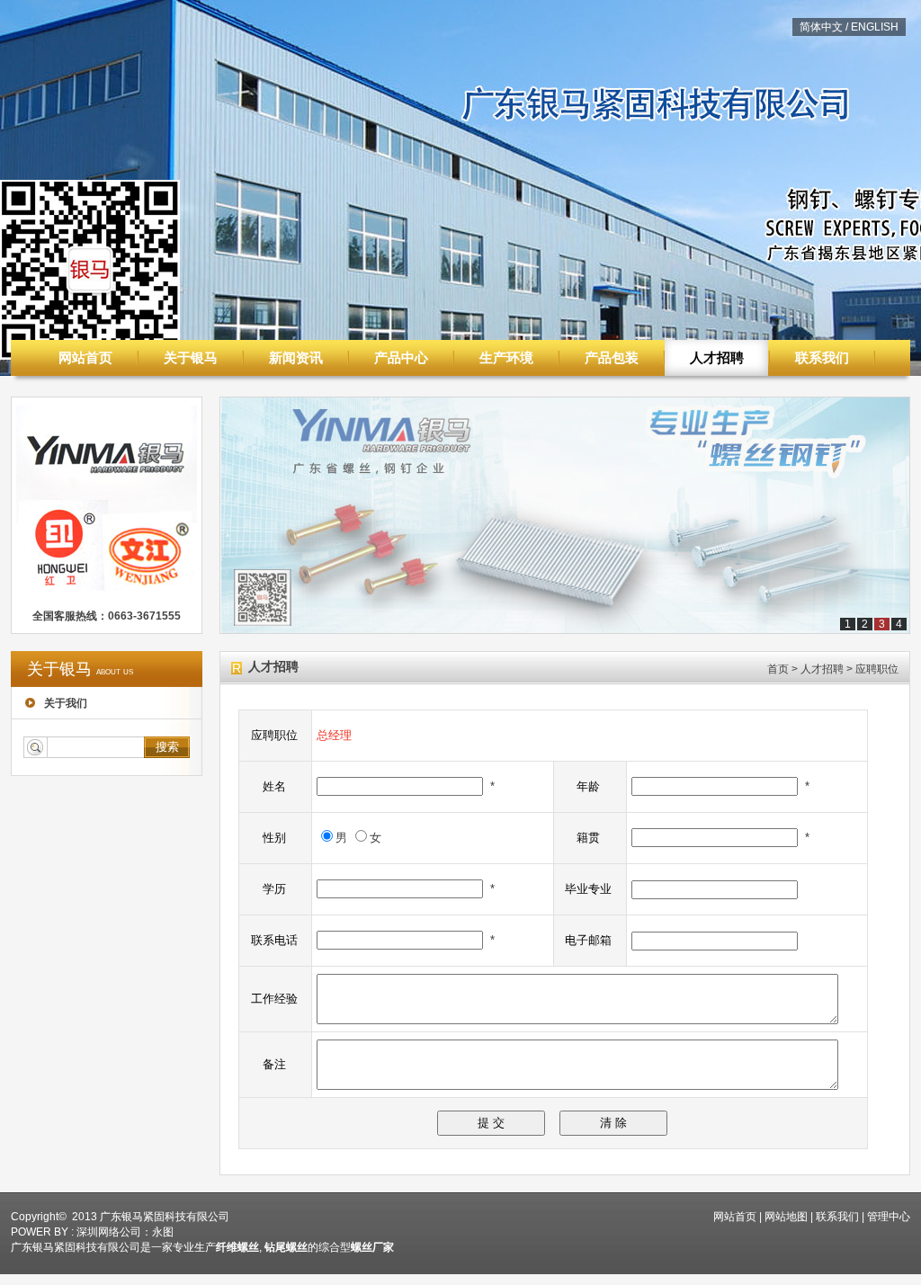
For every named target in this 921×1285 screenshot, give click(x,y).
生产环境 (506, 357)
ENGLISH (875, 27)
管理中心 (888, 1216)
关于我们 (64, 703)
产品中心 (401, 357)
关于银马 (191, 357)
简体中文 (821, 27)
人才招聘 (717, 357)
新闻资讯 (296, 357)
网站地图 (786, 1216)
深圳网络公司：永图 (125, 1232)
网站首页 (85, 357)
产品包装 (612, 357)
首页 (778, 669)
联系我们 (822, 357)
